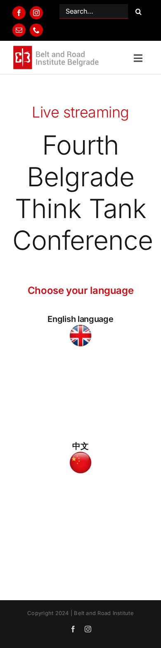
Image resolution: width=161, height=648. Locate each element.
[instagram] (36, 12)
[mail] (19, 30)
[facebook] (19, 12)
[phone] (36, 30)
